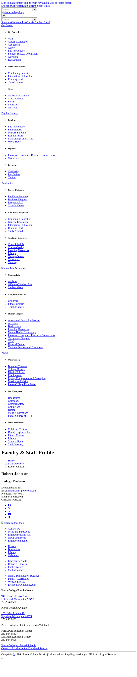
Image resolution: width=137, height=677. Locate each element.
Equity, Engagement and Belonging (27, 378)
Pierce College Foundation (22, 384)
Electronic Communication (22, 584)
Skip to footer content (60, 2)
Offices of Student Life (20, 284)
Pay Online (14, 174)
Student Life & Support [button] (13, 268)
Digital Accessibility (18, 578)
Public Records (16, 567)
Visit (10, 38)
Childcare (13, 300)
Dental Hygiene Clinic (20, 432)
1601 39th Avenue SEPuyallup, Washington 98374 (16, 615)
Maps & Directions (18, 412)
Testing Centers (16, 256)
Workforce (13, 158)
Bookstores (14, 397)
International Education (20, 76)
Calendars (13, 400)
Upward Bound (16, 344)
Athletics (12, 281)
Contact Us (14, 406)
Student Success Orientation (23, 53)
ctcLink (23, 5)
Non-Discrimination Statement (24, 575)
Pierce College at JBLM (20, 415)
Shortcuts (6, 5)
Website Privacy (16, 581)
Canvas (15, 5)
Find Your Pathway (18, 196)
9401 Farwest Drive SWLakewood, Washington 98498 (17, 597)
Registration (14, 59)
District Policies (16, 372)
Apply (11, 47)
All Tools (13, 107)
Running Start (15, 79)
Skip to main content (12, 2)
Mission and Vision (18, 381)
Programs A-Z (15, 202)
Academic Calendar (18, 95)
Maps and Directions (19, 531)
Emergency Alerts (17, 561)
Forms (11, 101)
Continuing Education (19, 73)
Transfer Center (16, 82)
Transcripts (14, 259)
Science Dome (15, 441)
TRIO (11, 341)
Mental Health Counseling (22, 332)
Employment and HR (19, 534)
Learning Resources (18, 250)
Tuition (12, 177)
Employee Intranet (17, 540)
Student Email (42, 5)
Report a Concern (17, 564)
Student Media (15, 287)
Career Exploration (18, 41)
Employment (15, 375)
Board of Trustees (17, 366)
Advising (13, 56)
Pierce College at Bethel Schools (18, 645)
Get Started (14, 44)
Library (12, 253)
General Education (18, 222)
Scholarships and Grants (21, 138)
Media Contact (16, 570)
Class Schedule (16, 98)
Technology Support (19, 338)
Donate (12, 546)
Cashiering (13, 171)
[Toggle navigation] (3, 15)
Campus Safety (16, 403)
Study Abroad (15, 231)
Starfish (31, 5)
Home (11, 460)
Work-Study (14, 141)
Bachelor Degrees (17, 199)
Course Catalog (16, 247)
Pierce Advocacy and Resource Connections (31, 155)
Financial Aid (15, 129)
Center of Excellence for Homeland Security (24, 648)
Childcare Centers (17, 429)
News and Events (17, 537)
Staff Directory (16, 444)
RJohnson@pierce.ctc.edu (22, 490)
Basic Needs (14, 326)
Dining (11, 409)
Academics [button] (7, 183)
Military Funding (17, 132)
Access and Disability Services (24, 320)
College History (16, 369)
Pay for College (16, 50)
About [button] (4, 353)
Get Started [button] (7, 25)
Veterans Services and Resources (25, 347)
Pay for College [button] (9, 113)
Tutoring (12, 262)
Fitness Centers (16, 303)
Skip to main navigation (36, 2)
